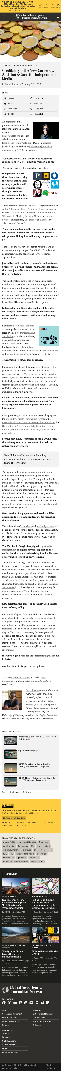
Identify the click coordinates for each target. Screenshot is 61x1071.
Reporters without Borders (15, 861)
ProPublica (10, 209)
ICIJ (11, 854)
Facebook (38, 98)
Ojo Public (21, 857)
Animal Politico (10, 842)
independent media (25, 854)
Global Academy (9, 1041)
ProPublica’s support (23, 325)
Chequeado (30, 219)
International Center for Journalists (32, 429)
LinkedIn (37, 103)
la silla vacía (8, 857)
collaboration (9, 846)
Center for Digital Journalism (43, 715)
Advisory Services (10, 1052)
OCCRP (8, 912)
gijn (50, 850)
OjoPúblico (16, 212)
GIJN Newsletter (9, 1045)
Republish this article (15, 818)
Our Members (39, 1017)
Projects (6, 1048)
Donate (5, 1025)
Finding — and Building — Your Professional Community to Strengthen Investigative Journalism (44, 903)
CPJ (32, 846)
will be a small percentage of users (25, 504)
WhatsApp (12, 109)
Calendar (37, 1025)
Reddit (11, 114)
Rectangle (50, 1068)
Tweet (11, 98)
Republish (38, 114)
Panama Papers (50, 350)
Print (10, 103)
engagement (40, 850)
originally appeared (20, 677)
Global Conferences (42, 1021)
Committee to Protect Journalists (18, 426)
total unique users (45, 526)
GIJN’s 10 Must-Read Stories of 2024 (45, 952)
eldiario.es (51, 209)
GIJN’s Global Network (43, 1014)
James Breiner (12, 84)
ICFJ (5, 854)
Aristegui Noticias (33, 216)
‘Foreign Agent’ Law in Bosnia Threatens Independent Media (12, 954)
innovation (41, 854)
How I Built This (46, 635)
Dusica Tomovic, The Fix (14, 961)
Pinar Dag (38, 912)
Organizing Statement (12, 1014)
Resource (6, 1037)
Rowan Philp (39, 958)
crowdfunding (43, 846)
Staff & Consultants (11, 1017)
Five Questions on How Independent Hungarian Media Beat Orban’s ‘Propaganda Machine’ (14, 903)
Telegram (38, 109)
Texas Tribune (28, 209)
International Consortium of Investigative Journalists (28, 422)
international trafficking (18, 354)
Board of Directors (10, 1021)
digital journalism (11, 850)
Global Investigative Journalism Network (26, 419)
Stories (6, 65)
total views (26, 526)
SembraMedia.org (11, 135)
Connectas (42, 212)
